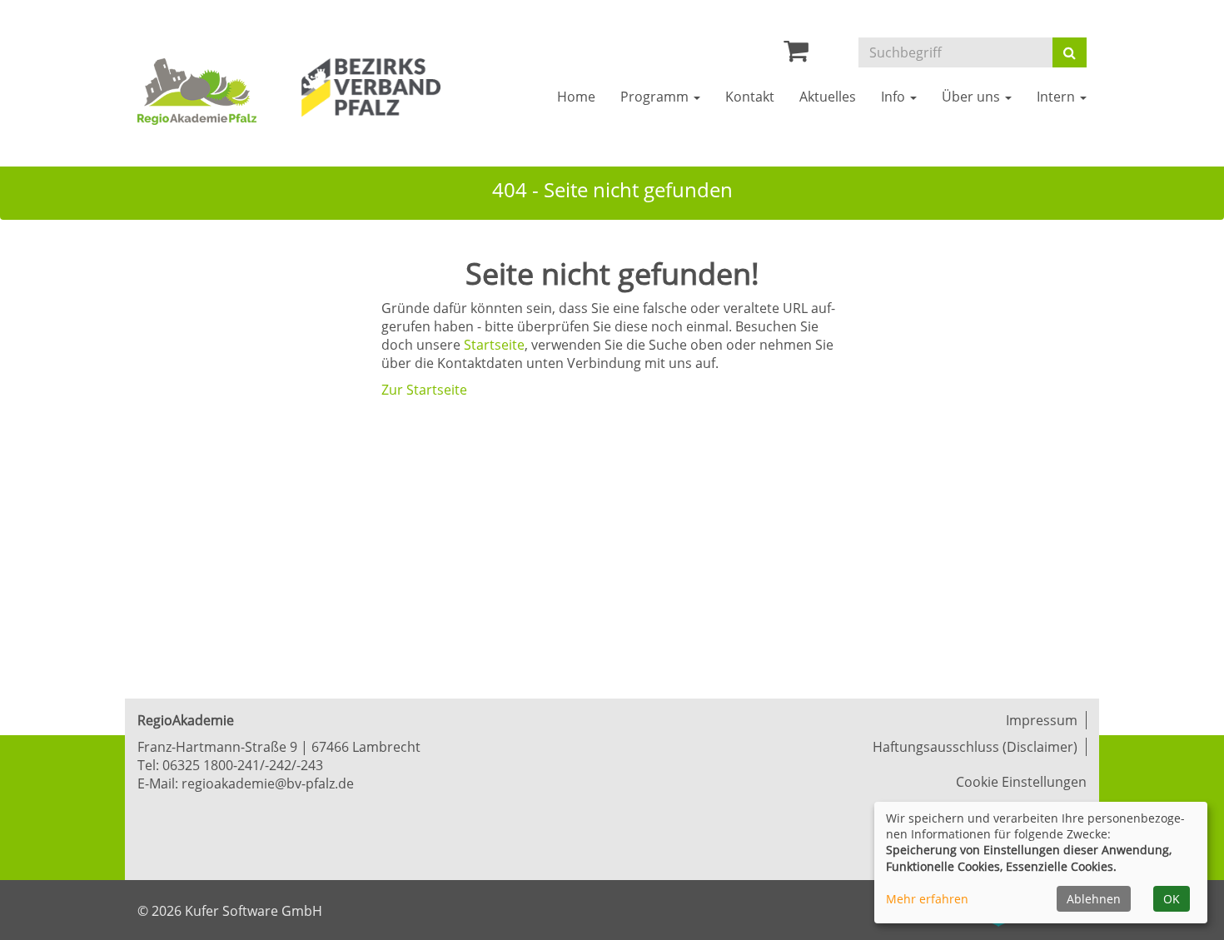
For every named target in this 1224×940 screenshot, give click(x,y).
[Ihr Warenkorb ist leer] (796, 55)
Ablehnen (1094, 899)
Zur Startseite (424, 389)
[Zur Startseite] (206, 91)
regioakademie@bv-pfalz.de (268, 783)
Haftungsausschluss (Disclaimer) (975, 747)
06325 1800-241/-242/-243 (242, 765)
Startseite (494, 345)
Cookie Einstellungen (1021, 782)
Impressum (1041, 720)
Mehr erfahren (927, 899)
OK (1171, 899)
